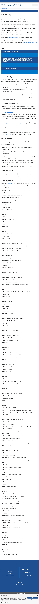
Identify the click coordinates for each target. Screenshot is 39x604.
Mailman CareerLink (14, 37)
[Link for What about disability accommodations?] (18, 72)
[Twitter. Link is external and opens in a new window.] (13, 584)
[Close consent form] (37, 595)
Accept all (32, 597)
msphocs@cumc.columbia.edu (30, 42)
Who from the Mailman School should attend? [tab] (11, 51)
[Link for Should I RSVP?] (9, 65)
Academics (10, 569)
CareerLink (27, 125)
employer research (9, 112)
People (9, 573)
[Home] (11, 5)
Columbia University (21, 593)
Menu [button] (35, 4)
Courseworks (8, 134)
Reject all (32, 599)
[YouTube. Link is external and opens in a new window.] (25, 584)
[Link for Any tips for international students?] (16, 68)
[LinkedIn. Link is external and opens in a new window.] (22, 584)
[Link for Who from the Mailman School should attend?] (20, 51)
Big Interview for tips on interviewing (14, 123)
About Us (10, 568)
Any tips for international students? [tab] (9, 68)
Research (10, 571)
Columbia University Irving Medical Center (20, 562)
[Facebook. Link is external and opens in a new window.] (16, 584)
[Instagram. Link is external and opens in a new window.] (19, 584)
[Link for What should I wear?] (11, 55)
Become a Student (4, 8)
